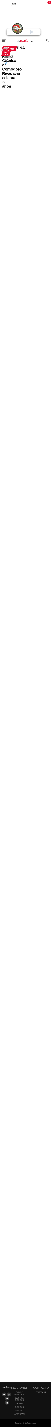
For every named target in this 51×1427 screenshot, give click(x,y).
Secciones (19, 1387)
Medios (19, 1404)
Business (19, 1407)
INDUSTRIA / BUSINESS (19, 1399)
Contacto (41, 1387)
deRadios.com (10, 61)
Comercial (41, 1392)
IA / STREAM (19, 1414)
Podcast (19, 1411)
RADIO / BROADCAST (19, 1393)
